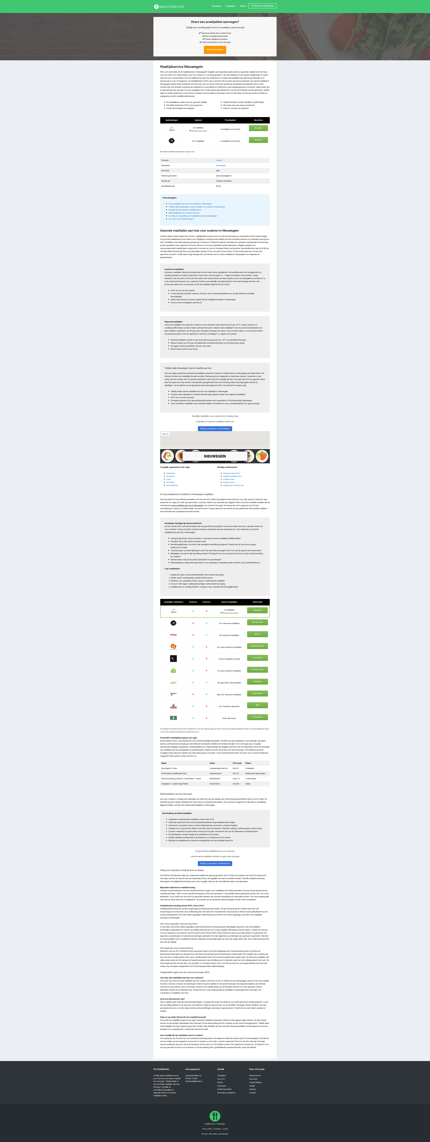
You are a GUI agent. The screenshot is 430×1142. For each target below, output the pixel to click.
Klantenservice (255, 1075)
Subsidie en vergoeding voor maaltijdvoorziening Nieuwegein (192, 216)
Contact (225, 1129)
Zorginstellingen (255, 1082)
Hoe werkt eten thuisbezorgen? (181, 219)
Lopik (168, 479)
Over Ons (221, 1079)
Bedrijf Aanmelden (224, 1089)
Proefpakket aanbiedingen (262, 6)
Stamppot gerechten (231, 473)
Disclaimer (217, 1129)
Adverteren (221, 1086)
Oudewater (170, 473)
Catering (252, 1089)
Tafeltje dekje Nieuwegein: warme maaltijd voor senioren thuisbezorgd (196, 207)
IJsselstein (170, 482)
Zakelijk (252, 1086)
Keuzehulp (216, 6)
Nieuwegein (221, 165)
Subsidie (252, 1092)
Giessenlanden (172, 485)
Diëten (243, 6)
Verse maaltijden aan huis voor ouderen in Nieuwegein (190, 204)
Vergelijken (230, 6)
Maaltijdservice (210, 1123)
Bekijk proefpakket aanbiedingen (215, 428)
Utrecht (219, 160)
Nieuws (220, 1082)
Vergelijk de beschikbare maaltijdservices (184, 210)
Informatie (253, 1079)
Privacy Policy (207, 1129)
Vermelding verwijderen (226, 1092)
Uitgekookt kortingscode (233, 485)
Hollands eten (228, 479)
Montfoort (170, 476)
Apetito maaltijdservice (232, 476)
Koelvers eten (228, 482)
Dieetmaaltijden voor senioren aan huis (184, 213)
